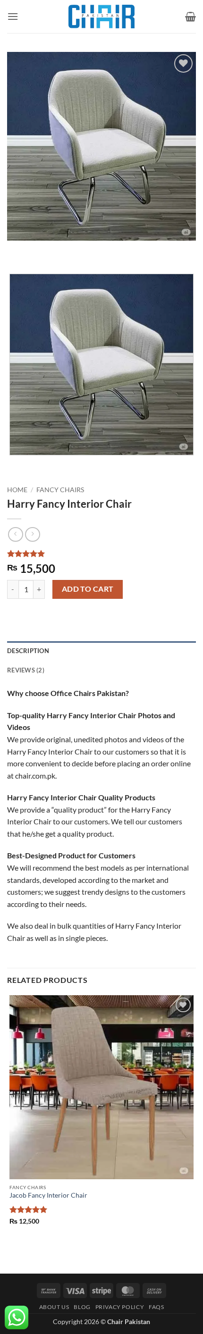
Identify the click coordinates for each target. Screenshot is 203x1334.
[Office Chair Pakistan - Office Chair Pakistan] (101, 16)
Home (17, 490)
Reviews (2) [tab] (25, 670)
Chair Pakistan (128, 1321)
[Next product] (15, 534)
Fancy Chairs (60, 490)
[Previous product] (32, 534)
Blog (82, 1306)
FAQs (156, 1306)
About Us (54, 1306)
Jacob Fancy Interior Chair (48, 1195)
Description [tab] (28, 650)
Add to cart (88, 589)
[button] (12, 16)
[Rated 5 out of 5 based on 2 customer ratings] (101, 553)
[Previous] (16, 250)
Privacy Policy (119, 1306)
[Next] (42, 250)
